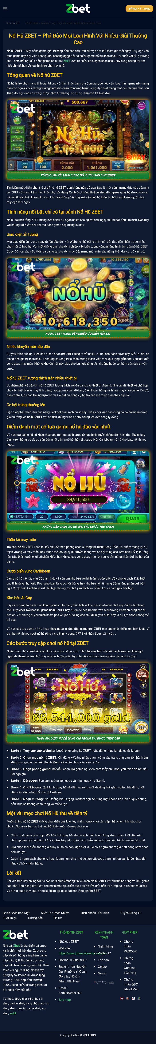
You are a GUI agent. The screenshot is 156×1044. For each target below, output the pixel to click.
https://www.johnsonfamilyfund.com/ (83, 953)
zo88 (13, 1013)
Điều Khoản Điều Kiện (95, 913)
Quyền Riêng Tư (130, 913)
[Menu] (5, 8)
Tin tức (57, 918)
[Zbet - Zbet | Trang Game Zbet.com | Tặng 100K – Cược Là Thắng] (78, 8)
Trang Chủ (12, 23)
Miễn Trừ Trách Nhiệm (55, 913)
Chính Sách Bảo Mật (16, 913)
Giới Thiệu (10, 918)
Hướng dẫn (35, 918)
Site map (65, 999)
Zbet (16, 945)
